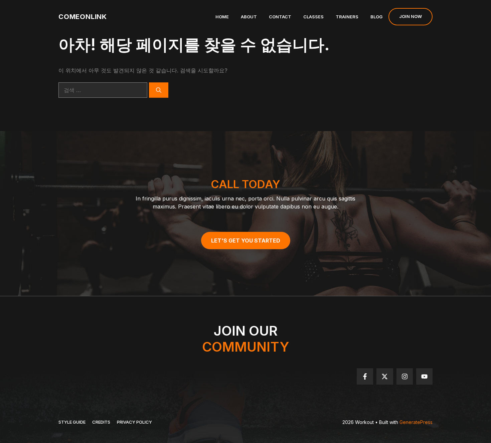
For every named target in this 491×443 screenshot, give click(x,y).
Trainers (347, 16)
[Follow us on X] (384, 376)
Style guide (72, 422)
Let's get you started (245, 240)
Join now (410, 16)
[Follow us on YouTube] (424, 376)
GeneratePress (416, 422)
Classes (313, 16)
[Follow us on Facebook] (365, 376)
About (249, 16)
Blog (376, 16)
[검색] (158, 90)
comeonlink (82, 17)
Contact (280, 16)
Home (222, 16)
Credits (101, 422)
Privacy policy (134, 422)
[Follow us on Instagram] (404, 376)
